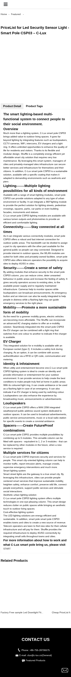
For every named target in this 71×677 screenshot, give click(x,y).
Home (4, 14)
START (7, 548)
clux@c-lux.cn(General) (39, 655)
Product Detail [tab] (12, 106)
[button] (6, 4)
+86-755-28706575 (40, 650)
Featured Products (35, 660)
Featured (16, 14)
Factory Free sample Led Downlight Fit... (22, 612)
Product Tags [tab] (34, 106)
